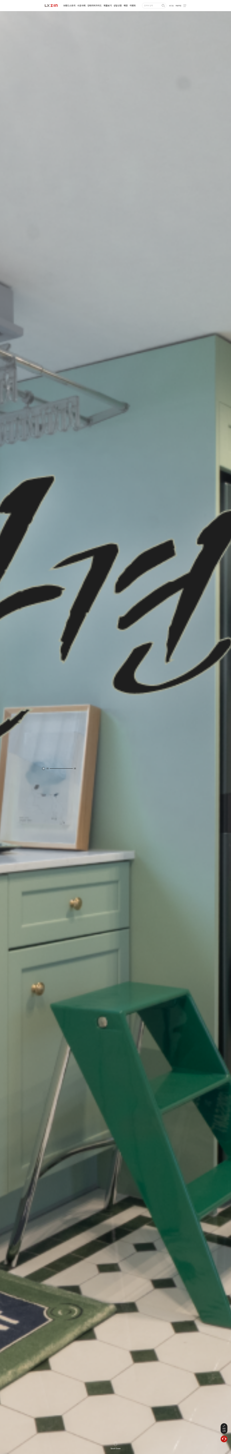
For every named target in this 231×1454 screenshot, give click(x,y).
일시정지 (43, 768)
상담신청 (224, 1430)
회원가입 (178, 6)
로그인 (171, 6)
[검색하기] (163, 5)
